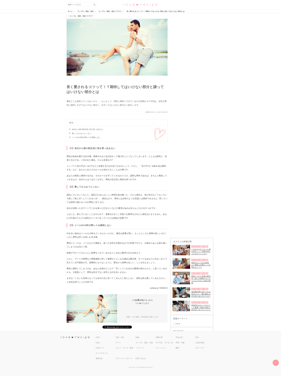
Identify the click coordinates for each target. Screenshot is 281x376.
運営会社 (99, 358)
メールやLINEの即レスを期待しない (86, 137)
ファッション (161, 348)
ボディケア (200, 348)
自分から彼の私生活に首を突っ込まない (88, 129)
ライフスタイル (102, 353)
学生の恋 (179, 337)
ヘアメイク (140, 348)
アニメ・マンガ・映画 (124, 348)
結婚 (137, 337)
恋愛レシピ (140, 4)
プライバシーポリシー (124, 358)
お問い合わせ (140, 358)
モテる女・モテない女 (164, 343)
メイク (177, 324)
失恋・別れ (120, 337)
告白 (197, 337)
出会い (98, 343)
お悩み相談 (200, 343)
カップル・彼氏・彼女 (144, 343)
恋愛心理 (159, 337)
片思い (98, 337)
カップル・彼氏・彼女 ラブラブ (81, 16)
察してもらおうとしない (81, 133)
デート (118, 343)
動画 (177, 348)
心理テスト (100, 348)
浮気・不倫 (180, 343)
